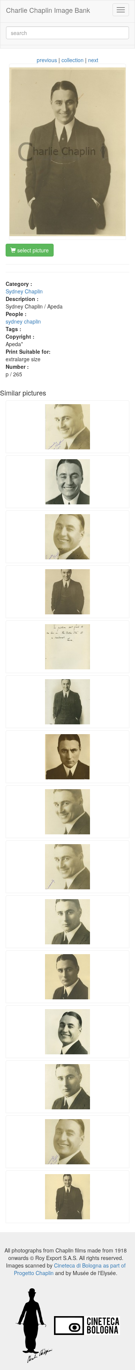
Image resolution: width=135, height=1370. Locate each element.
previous (47, 60)
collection (73, 60)
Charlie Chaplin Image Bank (48, 10)
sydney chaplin (23, 321)
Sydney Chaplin (24, 291)
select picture (32, 250)
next (93, 60)
